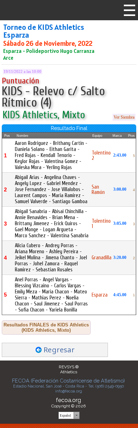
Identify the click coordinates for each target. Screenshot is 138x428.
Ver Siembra (124, 117)
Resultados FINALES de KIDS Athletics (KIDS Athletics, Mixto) (46, 327)
